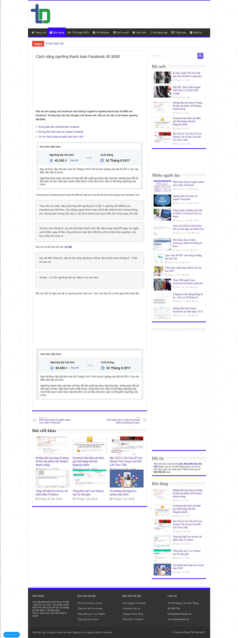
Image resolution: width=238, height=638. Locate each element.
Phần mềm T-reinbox (132, 619)
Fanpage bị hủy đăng (132, 614)
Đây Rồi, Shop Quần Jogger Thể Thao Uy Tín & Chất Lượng (187, 90)
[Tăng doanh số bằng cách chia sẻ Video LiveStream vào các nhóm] (162, 215)
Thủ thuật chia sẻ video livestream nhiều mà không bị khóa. (123, 420)
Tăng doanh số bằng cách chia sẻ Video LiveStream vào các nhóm (187, 213)
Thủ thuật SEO (80, 32)
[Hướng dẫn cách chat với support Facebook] (162, 200)
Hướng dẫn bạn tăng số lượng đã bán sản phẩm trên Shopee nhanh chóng (52, 461)
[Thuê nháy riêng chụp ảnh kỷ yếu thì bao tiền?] (158, 271)
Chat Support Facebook (134, 603)
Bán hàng (58, 32)
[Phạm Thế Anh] (40, 14)
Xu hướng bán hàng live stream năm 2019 (123, 492)
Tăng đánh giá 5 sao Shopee (91, 614)
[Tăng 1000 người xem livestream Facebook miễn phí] (162, 285)
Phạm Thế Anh (191, 632)
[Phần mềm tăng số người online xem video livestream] (162, 186)
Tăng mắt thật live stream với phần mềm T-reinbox (52, 492)
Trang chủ (40, 32)
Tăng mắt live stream (87, 619)
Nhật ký (197, 32)
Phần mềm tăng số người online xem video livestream (55, 420)
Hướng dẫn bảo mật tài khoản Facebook (58, 127)
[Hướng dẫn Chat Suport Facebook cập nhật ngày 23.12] (162, 313)
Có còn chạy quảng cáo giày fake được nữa (60, 136)
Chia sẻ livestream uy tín (89, 603)
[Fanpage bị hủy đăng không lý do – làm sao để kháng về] (162, 299)
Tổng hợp (180, 32)
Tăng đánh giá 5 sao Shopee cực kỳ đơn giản (88, 492)
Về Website (102, 32)
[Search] (200, 56)
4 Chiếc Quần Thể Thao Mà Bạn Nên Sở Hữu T (69, 43)
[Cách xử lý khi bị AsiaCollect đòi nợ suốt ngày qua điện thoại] (162, 230)
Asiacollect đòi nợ (131, 608)
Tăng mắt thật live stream (90, 608)
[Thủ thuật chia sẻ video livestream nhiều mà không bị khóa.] (162, 244)
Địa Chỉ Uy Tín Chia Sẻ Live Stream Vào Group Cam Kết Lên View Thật (126, 461)
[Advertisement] (144, 12)
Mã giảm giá (160, 32)
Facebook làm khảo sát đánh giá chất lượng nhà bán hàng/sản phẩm (88, 461)
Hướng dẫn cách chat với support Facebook (60, 131)
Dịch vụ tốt (123, 32)
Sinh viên (141, 32)
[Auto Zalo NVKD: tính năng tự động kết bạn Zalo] (158, 259)
